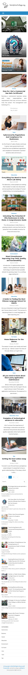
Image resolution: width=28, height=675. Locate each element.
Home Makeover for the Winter (14, 340)
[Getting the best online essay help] (14, 446)
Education (14, 175)
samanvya (14, 108)
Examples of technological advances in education (14, 419)
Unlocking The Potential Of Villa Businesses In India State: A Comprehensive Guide (14, 218)
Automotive (5, 630)
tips (14, 456)
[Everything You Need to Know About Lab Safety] (14, 164)
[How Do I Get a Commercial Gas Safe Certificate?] (14, 80)
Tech (14, 132)
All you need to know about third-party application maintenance (14, 378)
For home (14, 337)
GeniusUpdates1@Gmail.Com (14, 670)
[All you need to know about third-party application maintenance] (14, 362)
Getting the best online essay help (14, 460)
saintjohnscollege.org (15, 668)
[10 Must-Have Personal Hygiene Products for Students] (14, 64)
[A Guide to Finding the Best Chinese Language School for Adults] (14, 286)
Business (14, 213)
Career (14, 88)
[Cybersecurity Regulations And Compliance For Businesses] (14, 122)
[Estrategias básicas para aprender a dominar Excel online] (14, 24)
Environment (14, 253)
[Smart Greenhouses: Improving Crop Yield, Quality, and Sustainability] (14, 243)
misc (3, 651)
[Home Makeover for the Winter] (14, 326)
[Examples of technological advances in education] (14, 405)
